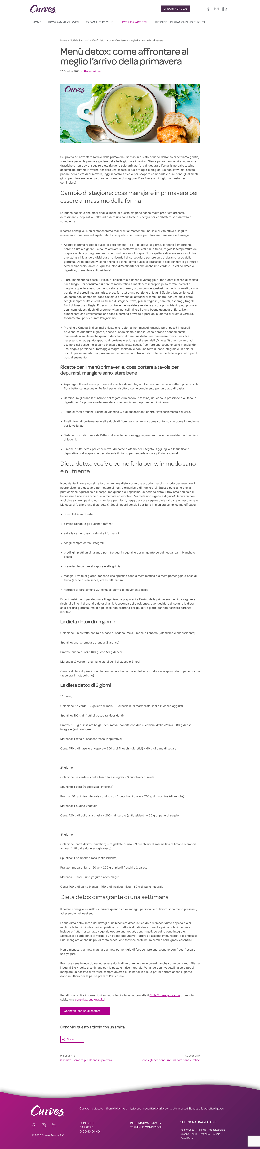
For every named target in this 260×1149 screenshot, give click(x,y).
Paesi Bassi (186, 1138)
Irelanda (201, 1129)
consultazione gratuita (89, 999)
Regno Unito (187, 1129)
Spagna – (186, 1133)
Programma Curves (63, 22)
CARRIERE (86, 1127)
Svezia (216, 1133)
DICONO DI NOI (90, 1131)
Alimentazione (91, 71)
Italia (194, 1133)
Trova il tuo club (100, 22)
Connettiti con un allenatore (82, 1011)
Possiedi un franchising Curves (180, 22)
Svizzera (205, 1133)
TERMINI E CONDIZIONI (145, 1127)
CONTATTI (87, 1123)
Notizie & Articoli (134, 22)
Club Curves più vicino (165, 995)
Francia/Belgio (217, 1129)
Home (37, 22)
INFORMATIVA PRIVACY (145, 1123)
